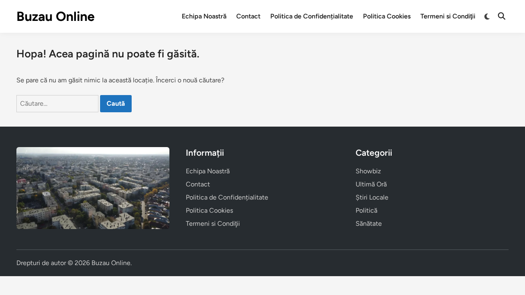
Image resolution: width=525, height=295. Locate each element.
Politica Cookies (387, 16)
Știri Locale (372, 197)
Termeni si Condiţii (447, 16)
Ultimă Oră (371, 184)
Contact (248, 16)
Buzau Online (55, 16)
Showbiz (368, 171)
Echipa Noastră (204, 16)
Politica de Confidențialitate (311, 16)
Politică (366, 210)
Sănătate (369, 223)
